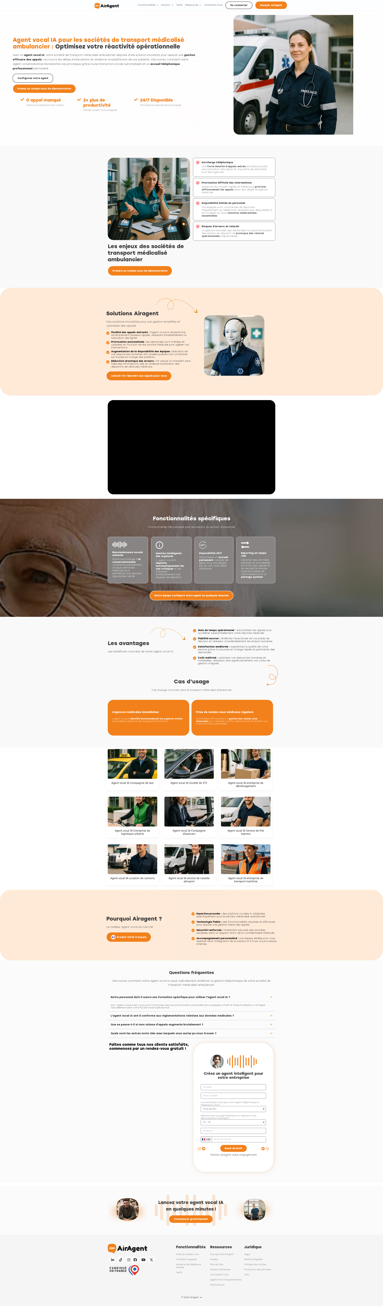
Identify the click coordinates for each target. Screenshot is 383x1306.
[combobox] (207, 1139)
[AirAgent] (107, 5)
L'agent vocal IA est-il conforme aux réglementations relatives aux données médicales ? (172, 1015)
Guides (214, 1259)
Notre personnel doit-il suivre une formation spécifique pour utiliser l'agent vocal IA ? (170, 997)
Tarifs (179, 5)
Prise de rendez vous (187, 1254)
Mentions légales (253, 1259)
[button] (191, 997)
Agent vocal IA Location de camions (132, 878)
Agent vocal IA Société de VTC (189, 783)
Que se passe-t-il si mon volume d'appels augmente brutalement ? (157, 1024)
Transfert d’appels (186, 1259)
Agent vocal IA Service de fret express (246, 832)
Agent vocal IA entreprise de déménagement (245, 784)
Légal (247, 1254)
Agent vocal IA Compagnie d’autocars (189, 832)
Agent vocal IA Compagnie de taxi (132, 783)
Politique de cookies (255, 1264)
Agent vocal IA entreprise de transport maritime (245, 879)
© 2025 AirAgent (190, 1297)
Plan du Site (216, 1264)
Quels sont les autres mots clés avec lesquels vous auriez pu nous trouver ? (163, 1033)
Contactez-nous (213, 5)
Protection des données (257, 1269)
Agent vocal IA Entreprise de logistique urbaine (132, 832)
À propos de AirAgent (222, 1254)
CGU (246, 1274)
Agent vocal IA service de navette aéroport (189, 879)
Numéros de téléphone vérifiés (188, 1266)
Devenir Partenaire (220, 1269)
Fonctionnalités (146, 5)
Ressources (191, 5)
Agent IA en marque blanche (225, 1279)
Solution (165, 5)
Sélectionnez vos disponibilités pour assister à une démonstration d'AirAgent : (228, 1116)
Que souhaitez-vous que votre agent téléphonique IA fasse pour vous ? (230, 1103)
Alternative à (217, 1285)
